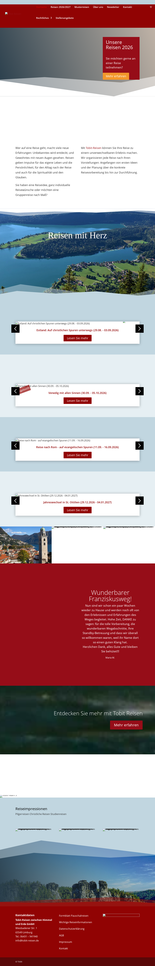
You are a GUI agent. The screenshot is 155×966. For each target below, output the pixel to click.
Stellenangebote (65, 18)
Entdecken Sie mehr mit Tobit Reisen (98, 713)
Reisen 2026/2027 (61, 7)
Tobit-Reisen (93, 148)
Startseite (41, 7)
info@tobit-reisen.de (27, 940)
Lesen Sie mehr (77, 338)
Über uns (98, 7)
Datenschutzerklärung (71, 928)
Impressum (65, 942)
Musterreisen (81, 7)
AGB (61, 935)
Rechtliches (42, 18)
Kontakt (127, 7)
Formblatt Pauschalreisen (73, 915)
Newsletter (113, 7)
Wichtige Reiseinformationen (75, 922)
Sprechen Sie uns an (36, 886)
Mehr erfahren (116, 76)
